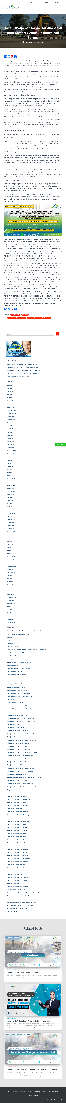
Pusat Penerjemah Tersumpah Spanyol (17, 861)
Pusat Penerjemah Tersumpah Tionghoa (17, 880)
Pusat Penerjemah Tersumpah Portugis (17, 855)
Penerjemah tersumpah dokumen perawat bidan (20, 765)
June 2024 (10, 466)
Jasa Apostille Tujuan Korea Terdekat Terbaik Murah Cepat (28, 1021)
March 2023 (10, 510)
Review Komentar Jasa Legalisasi (16, 889)
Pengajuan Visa (11, 790)
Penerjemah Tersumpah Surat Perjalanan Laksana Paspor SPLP (24, 370)
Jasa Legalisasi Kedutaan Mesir (15, 677)
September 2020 (11, 572)
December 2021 (11, 532)
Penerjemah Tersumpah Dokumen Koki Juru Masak (20, 755)
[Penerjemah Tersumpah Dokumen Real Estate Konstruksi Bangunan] (33, 1048)
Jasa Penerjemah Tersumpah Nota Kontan (18, 376)
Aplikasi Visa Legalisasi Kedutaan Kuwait (18, 634)
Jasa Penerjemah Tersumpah (15, 702)
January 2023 (10, 516)
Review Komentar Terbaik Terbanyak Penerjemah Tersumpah (23, 892)
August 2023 (10, 494)
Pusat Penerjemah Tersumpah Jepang (17, 827)
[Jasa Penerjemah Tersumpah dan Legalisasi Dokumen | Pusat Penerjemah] (12, 7)
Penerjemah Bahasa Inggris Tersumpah (17, 715)
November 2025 (11, 413)
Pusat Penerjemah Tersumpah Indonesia (18, 821)
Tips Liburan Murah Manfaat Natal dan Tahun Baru (20, 908)
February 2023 (11, 513)
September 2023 (11, 491)
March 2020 (10, 585)
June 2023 (10, 500)
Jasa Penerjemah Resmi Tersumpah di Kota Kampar (38, 317)
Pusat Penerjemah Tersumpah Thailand (17, 877)
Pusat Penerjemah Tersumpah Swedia (17, 864)
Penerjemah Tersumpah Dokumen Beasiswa (18, 749)
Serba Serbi (25, 314)
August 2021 (10, 538)
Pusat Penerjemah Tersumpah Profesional (18, 858)
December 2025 (11, 410)
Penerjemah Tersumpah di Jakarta (16, 737)
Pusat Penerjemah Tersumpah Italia (16, 824)
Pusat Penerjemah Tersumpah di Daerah (17, 805)
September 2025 (11, 419)
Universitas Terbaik (12, 911)
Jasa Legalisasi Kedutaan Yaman (16, 687)
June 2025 (10, 429)
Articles (38, 3)
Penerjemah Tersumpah (13, 724)
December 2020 (11, 563)
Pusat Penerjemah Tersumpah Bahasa (17, 793)
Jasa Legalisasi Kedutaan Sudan (15, 684)
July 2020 (9, 575)
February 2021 (11, 556)
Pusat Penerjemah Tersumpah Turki (16, 883)
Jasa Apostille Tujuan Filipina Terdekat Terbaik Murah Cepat (22, 364)
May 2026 (9, 394)
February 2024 (11, 479)
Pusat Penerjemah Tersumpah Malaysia (17, 836)
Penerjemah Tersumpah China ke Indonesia (18, 730)
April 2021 (10, 550)
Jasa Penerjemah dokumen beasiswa (16, 317)
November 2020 (11, 566)
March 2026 (10, 401)
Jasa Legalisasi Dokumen (14, 665)
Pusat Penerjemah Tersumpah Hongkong (18, 815)
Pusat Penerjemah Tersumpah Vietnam (17, 886)
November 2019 (11, 597)
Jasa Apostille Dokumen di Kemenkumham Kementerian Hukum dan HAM (26, 649)
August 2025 (10, 422)
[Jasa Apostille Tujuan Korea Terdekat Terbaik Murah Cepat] (33, 999)
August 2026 (10, 385)
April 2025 (10, 435)
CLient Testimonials (55, 11)
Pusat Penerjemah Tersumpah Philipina (17, 849)
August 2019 (10, 606)
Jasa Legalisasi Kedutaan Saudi (15, 680)
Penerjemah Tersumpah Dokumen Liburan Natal (19, 758)
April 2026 (10, 397)
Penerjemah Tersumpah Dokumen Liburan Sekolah (20, 762)
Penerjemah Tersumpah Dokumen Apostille (18, 743)
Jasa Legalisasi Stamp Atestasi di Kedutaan (18, 693)
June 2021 (10, 544)
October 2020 (10, 569)
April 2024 (10, 472)
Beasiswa (9, 637)
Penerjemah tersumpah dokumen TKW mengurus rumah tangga (24, 777)
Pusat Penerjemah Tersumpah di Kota (17, 808)
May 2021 (9, 547)
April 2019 (10, 616)
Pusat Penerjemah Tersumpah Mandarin (17, 839)
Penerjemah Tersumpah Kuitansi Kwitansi (22, 972)
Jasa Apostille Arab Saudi (14, 646)
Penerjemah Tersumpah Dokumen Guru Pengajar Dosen (22, 752)
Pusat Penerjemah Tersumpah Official (17, 843)
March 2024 (10, 475)
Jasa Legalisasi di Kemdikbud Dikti (16, 659)
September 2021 (11, 535)
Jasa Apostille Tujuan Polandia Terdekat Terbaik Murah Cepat (23, 373)
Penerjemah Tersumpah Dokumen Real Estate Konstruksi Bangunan (31, 1069)
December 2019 (11, 594)
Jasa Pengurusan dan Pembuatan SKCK (17, 705)
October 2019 (10, 600)
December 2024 (11, 447)
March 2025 (10, 438)
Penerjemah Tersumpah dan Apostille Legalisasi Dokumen (22, 734)
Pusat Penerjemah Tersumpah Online (17, 846)
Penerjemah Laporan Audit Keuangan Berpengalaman (21, 721)
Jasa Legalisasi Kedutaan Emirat (16, 671)
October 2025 (10, 416)
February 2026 (11, 404)
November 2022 (11, 522)
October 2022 (10, 525)
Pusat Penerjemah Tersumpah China (16, 802)
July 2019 (9, 609)
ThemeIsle (59, 1099)
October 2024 (10, 454)
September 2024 (11, 457)
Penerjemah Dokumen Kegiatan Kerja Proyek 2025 (20, 718)
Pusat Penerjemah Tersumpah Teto (16, 874)
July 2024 (9, 463)
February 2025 (11, 441)
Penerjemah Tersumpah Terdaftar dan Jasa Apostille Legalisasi (24, 787)
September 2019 (11, 603)
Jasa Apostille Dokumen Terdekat (16, 652)
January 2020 (10, 591)
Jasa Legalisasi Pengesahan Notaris (17, 690)
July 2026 (9, 388)
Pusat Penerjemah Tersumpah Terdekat (17, 871)
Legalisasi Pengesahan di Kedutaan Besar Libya (19, 709)
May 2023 (9, 503)
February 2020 (11, 588)
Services (56, 2)
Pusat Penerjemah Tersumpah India (16, 818)
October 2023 (10, 488)
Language (35, 7)
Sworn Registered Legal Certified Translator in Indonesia (22, 902)
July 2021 (9, 541)
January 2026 (10, 407)
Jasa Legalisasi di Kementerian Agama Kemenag (20, 662)
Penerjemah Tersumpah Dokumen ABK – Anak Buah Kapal (22, 740)
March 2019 (10, 619)
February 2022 (11, 528)
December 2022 (11, 519)
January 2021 (10, 560)
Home (30, 2)
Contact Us (57, 7)
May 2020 (9, 578)
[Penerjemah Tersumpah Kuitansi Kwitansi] (33, 951)
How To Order (45, 7)
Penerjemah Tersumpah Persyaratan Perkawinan (20, 783)
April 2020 (10, 581)
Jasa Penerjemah (15, 314)
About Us (47, 2)
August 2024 (10, 460)
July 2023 (9, 497)
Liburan (9, 712)
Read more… (55, 978)
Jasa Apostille (11, 643)
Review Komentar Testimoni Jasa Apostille (18, 896)
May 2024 (9, 469)
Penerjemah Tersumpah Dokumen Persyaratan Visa (20, 768)
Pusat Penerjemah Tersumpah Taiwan (17, 868)
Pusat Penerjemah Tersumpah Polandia (17, 852)
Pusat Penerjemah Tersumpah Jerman (17, 830)
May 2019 (9, 613)
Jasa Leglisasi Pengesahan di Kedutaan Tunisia (19, 696)
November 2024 (11, 451)
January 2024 (10, 482)
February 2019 (11, 622)
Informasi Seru (11, 640)
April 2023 (10, 507)
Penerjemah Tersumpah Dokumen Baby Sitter (19, 746)
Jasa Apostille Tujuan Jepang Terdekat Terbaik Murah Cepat (23, 367)
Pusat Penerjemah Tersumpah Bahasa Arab (18, 799)
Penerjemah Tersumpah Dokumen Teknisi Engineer (20, 771)
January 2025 (10, 444)
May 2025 (9, 432)
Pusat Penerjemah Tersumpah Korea (17, 833)
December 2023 (11, 485)
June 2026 (10, 391)
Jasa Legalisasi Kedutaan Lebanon (16, 674)
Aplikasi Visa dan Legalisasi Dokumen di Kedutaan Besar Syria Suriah (25, 631)
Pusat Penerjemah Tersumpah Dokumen (17, 811)
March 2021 (10, 553)
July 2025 (9, 426)
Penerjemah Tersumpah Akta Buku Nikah (17, 727)
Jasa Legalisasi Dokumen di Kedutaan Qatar (19, 668)
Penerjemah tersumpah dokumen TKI (17, 774)
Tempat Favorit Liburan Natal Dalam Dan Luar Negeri (21, 905)
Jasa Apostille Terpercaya (14, 656)
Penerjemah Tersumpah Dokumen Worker (18, 780)
